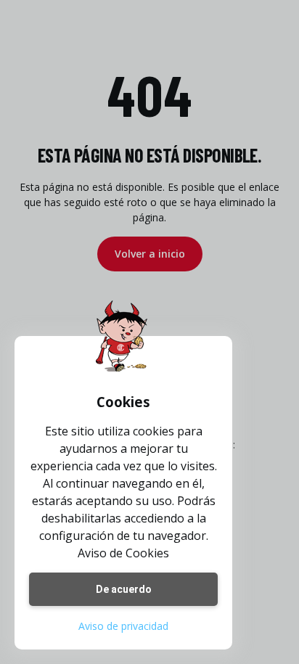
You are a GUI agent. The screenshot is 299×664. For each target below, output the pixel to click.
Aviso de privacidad (123, 626)
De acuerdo (124, 589)
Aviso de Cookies (123, 553)
